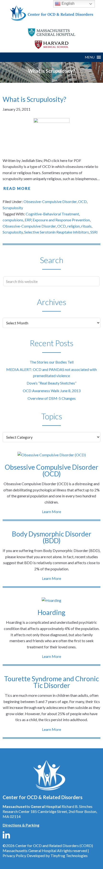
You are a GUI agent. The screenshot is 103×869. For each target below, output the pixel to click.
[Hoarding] (52, 600)
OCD (82, 201)
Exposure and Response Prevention (61, 220)
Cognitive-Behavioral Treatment (52, 214)
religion (73, 226)
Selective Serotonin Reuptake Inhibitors (56, 232)
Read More (17, 188)
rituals (86, 226)
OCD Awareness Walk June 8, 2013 (51, 390)
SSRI (94, 232)
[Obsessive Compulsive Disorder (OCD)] (52, 455)
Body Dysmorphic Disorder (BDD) (51, 537)
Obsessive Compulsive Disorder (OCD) (51, 470)
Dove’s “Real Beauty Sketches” (51, 383)
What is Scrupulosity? (34, 99)
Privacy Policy (14, 855)
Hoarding (51, 612)
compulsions (13, 220)
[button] (90, 57)
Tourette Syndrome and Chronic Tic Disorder (51, 682)
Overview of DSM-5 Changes (52, 398)
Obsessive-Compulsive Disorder (50, 201)
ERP (28, 220)
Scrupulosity (13, 207)
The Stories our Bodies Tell (52, 362)
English (67, 3)
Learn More (51, 511)
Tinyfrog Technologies (69, 855)
